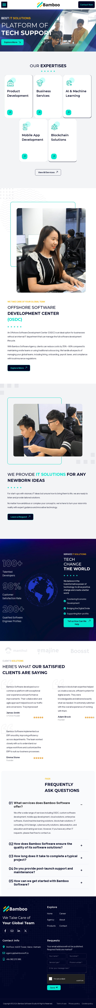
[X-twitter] (25, 931)
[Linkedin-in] (19, 931)
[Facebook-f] (5, 931)
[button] (4, 5)
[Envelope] (12, 931)
